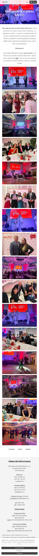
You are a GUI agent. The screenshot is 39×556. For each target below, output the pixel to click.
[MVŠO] (5, 2)
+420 (15, 477)
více (19, 543)
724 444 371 (21, 477)
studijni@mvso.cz (19, 492)
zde (16, 58)
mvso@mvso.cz (19, 481)
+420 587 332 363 (19, 479)
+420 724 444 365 (19, 487)
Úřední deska (19, 509)
